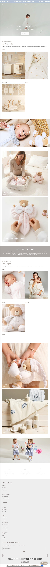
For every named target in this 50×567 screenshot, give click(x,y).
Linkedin (4, 538)
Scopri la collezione (25, 135)
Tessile (26, 82)
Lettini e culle (4, 82)
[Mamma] (36, 286)
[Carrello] (47, 4)
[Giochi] (13, 318)
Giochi (3, 334)
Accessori (4, 114)
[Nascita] (13, 286)
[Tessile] (36, 66)
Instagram (4, 537)
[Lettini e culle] (13, 66)
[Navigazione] (2, 4)
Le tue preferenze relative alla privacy (30, 565)
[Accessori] (13, 99)
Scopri (3, 49)
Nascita (3, 302)
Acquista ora (25, 33)
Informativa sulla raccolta (13, 565)
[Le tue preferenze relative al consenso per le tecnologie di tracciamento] (48, 565)
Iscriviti (24, 551)
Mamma (27, 302)
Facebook (4, 535)
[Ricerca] (42, 4)
